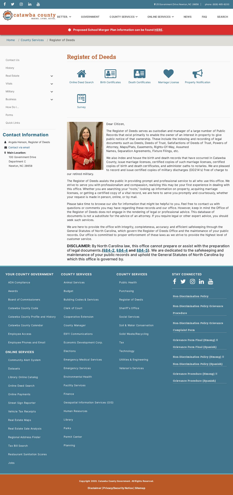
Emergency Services (77, 368)
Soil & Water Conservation (136, 325)
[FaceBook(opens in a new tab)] (176, 282)
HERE (158, 30)
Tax (121, 342)
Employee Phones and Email (26, 342)
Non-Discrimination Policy (190, 296)
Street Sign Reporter (21, 402)
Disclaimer (94, 488)
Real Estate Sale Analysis (24, 428)
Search (222, 16)
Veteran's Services (131, 368)
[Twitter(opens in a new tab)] (184, 282)
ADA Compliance (19, 282)
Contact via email (18, 147)
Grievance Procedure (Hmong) (194, 374)
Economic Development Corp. (83, 342)
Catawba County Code (23, 308)
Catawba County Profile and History (32, 316)
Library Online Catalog (23, 377)
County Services (32, 40)
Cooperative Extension (79, 316)
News (188, 16)
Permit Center (73, 436)
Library (68, 419)
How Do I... (12, 107)
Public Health (128, 282)
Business (11, 99)
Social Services (129, 316)
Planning (69, 445)
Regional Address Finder (24, 437)
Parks (67, 428)
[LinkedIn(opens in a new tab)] (202, 282)
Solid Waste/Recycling (134, 333)
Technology (127, 351)
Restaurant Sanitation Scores (27, 454)
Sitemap (140, 488)
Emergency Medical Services (83, 359)
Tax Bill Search (18, 445)
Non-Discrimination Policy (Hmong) (197, 357)
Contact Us (12, 59)
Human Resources (75, 411)
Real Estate (12, 75)
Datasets (14, 368)
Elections (70, 351)
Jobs (11, 462)
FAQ (204, 16)
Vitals (9, 83)
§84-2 (108, 250)
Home (11, 40)
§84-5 (142, 250)
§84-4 (122, 250)
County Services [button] (122, 16)
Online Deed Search (21, 385)
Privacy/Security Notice (118, 488)
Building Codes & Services (81, 299)
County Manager (75, 325)
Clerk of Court (73, 308)
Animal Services (74, 282)
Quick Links (13, 122)
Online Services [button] (159, 16)
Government (90, 16)
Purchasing (126, 290)
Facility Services (75, 385)
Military (10, 91)
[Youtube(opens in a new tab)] (211, 282)
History (10, 67)
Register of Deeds (131, 299)
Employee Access (19, 333)
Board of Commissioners (24, 299)
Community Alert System (24, 359)
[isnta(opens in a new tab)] (193, 282)
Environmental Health (78, 376)
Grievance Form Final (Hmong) (194, 340)
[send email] (12, 4)
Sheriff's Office (129, 308)
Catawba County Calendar (25, 325)
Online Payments (19, 394)
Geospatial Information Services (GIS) (89, 402)
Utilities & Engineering (133, 359)
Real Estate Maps (19, 419)
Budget (68, 290)
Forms (9, 114)
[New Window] (5, 4)
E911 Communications (78, 333)
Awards (13, 290)
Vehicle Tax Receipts (22, 411)
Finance (69, 393)
